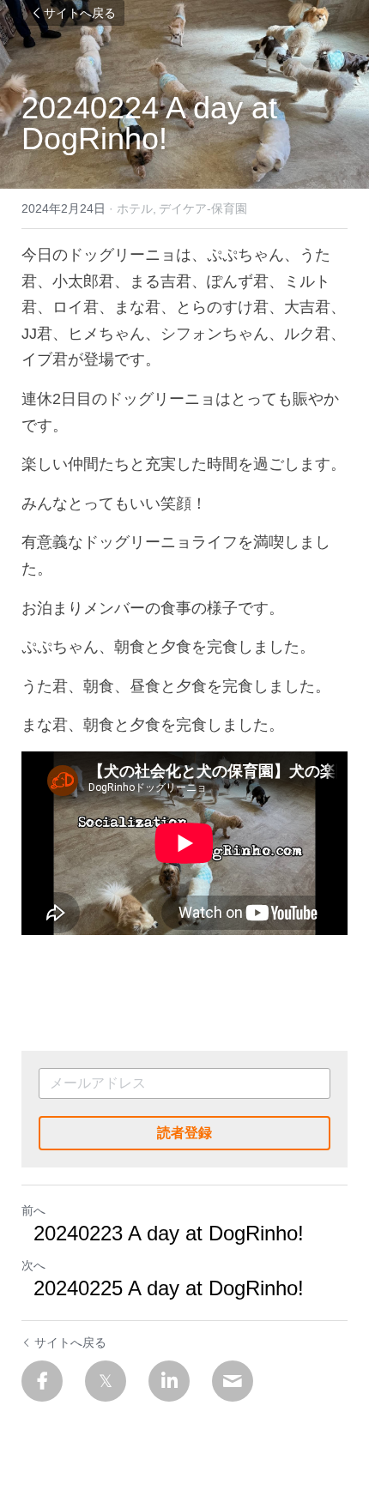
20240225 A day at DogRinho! (162, 1288)
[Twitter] (105, 1381)
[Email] (232, 1381)
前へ (33, 1210)
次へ (33, 1265)
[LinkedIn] (169, 1381)
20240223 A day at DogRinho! (162, 1233)
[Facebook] (42, 1381)
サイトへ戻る (80, 13)
